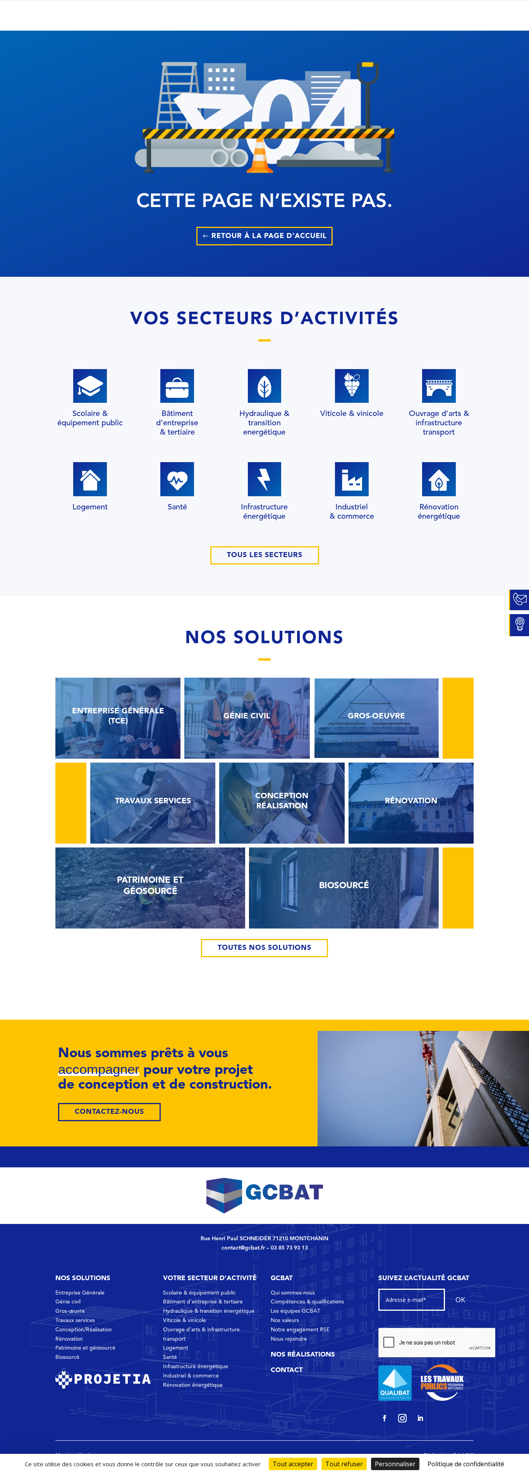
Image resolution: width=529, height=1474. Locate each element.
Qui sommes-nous (293, 1293)
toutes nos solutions (264, 947)
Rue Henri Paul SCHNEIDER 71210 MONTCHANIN (264, 1238)
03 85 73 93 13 (289, 1248)
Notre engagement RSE (300, 1329)
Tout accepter (293, 1464)
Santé (170, 1357)
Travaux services (75, 1320)
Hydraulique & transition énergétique (208, 1311)
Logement (175, 1348)
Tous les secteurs (264, 555)
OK (460, 1299)
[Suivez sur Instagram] (402, 1418)
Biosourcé (67, 1357)
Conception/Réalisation (83, 1329)
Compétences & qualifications (307, 1302)
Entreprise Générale (80, 1293)
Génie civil (68, 1302)
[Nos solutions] (519, 625)
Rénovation (69, 1339)
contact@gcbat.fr (243, 1248)
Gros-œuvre (70, 1311)
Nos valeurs (285, 1320)
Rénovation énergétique (193, 1385)
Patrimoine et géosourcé (85, 1348)
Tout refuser (344, 1464)
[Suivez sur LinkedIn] (420, 1418)
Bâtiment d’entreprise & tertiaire (203, 1302)
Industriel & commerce (191, 1376)
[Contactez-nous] (519, 600)
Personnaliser (395, 1464)
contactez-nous (109, 1111)
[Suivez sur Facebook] (384, 1418)
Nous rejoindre (289, 1339)
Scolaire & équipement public (199, 1293)
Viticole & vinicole (184, 1320)
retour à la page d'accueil (269, 236)
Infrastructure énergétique (195, 1366)
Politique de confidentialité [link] (466, 1464)
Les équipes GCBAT (295, 1311)
